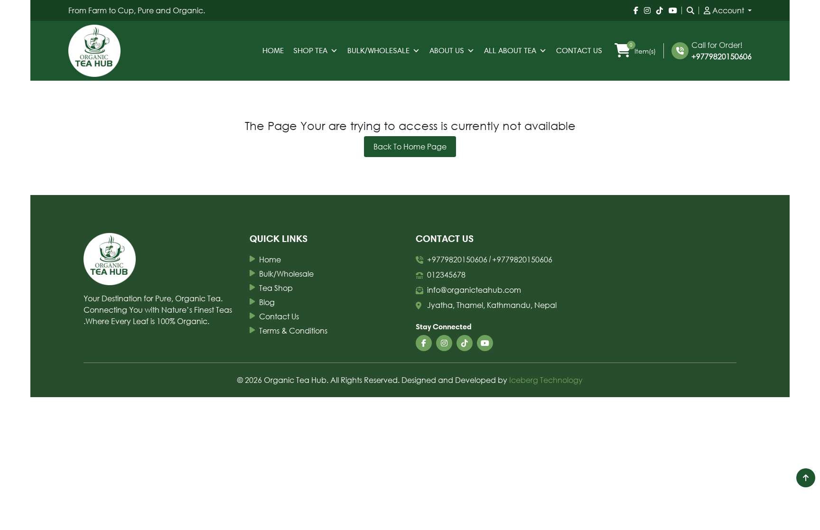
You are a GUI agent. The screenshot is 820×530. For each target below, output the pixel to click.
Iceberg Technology (546, 380)
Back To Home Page (410, 146)
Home (273, 50)
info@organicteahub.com (474, 290)
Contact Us (579, 50)
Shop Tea (310, 50)
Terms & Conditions (293, 330)
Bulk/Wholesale (378, 50)
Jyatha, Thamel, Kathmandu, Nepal (492, 305)
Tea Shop (276, 288)
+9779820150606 (721, 56)
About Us (446, 50)
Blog (267, 302)
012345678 (446, 274)
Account (728, 10)
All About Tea (510, 50)
